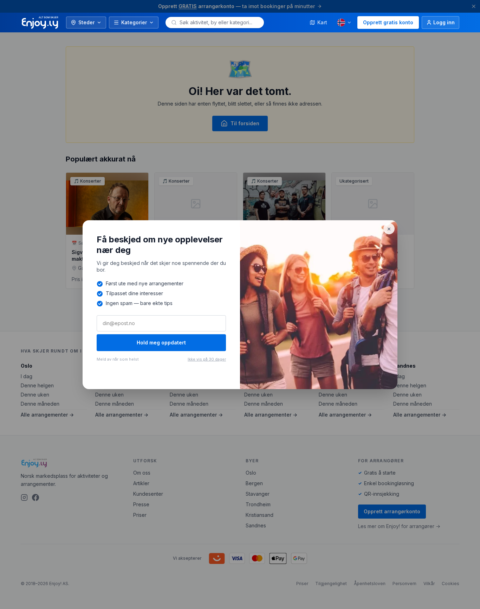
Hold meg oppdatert (161, 342)
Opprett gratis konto (388, 22)
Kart (322, 22)
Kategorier (134, 22)
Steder (86, 22)
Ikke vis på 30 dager (207, 359)
